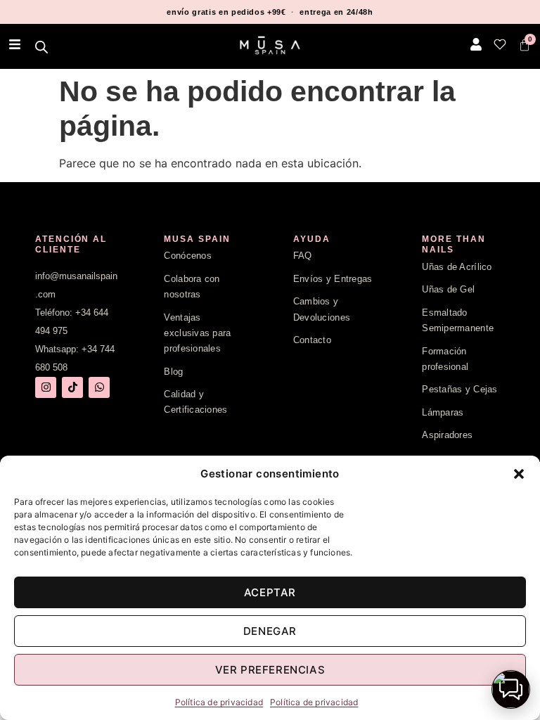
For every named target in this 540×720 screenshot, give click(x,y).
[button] (519, 474)
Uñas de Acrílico (456, 267)
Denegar (270, 631)
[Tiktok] (72, 387)
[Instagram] (45, 387)
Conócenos (187, 255)
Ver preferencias (270, 669)
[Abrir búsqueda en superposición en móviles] (42, 47)
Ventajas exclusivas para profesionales (197, 333)
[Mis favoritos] (500, 44)
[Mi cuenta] (476, 44)
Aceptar (270, 592)
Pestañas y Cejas (459, 389)
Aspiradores (447, 435)
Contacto (312, 340)
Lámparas (442, 412)
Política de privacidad (219, 702)
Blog (173, 371)
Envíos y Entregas (332, 279)
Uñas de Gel (448, 289)
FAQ (302, 255)
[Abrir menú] (14, 44)
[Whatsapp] (99, 387)
